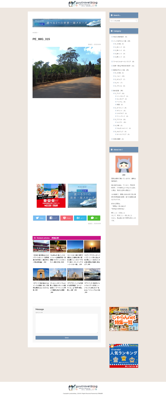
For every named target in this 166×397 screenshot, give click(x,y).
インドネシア (122, 96)
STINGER (100, 393)
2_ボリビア (119, 79)
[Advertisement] (67, 122)
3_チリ (118, 82)
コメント (39, 312)
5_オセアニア (120, 131)
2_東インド (119, 50)
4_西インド (119, 57)
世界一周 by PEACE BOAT (123, 66)
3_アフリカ (120, 119)
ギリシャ (121, 110)
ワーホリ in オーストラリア (123, 61)
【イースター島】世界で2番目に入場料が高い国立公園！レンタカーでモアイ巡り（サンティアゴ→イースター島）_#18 (75, 259)
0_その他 (119, 44)
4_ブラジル (119, 86)
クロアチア (121, 113)
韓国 (119, 104)
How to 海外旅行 (119, 37)
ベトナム (121, 102)
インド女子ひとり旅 (121, 41)
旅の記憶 (117, 90)
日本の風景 (118, 139)
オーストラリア (123, 134)
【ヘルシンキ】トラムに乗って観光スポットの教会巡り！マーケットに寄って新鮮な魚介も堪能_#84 (58, 287)
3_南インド (119, 53)
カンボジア (121, 99)
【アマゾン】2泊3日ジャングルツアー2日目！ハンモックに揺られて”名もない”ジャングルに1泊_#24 (92, 287)
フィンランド (122, 116)
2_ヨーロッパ (120, 108)
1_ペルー (119, 76)
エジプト (121, 122)
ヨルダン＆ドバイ (123, 128)
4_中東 (118, 125)
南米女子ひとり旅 (120, 70)
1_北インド (119, 47)
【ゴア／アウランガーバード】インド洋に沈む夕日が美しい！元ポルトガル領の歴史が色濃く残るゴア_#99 (92, 259)
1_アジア (119, 93)
